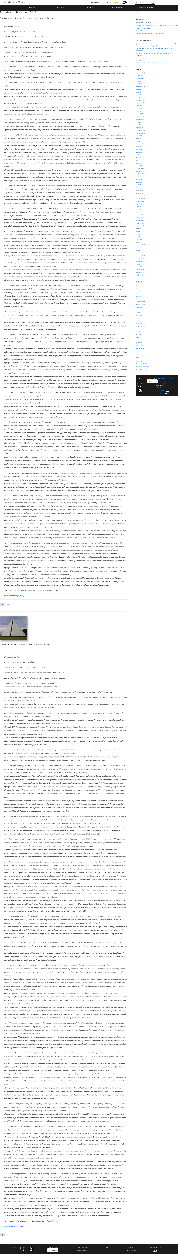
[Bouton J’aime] (2, 604)
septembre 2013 (140, 226)
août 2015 (139, 179)
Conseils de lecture (141, 299)
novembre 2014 (140, 199)
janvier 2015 (139, 193)
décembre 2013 (140, 218)
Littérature (139, 332)
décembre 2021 (140, 100)
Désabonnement (161, 378)
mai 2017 (138, 141)
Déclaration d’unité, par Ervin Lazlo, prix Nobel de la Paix (26, 18)
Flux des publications (142, 364)
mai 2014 (138, 209)
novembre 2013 (140, 220)
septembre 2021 (140, 103)
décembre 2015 (140, 168)
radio (137, 337)
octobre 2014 (140, 201)
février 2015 (139, 190)
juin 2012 (138, 250)
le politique (139, 323)
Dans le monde (140, 304)
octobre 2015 (140, 174)
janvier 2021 (139, 114)
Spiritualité (139, 343)
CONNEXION (115, 2)
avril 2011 (138, 264)
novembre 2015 (140, 171)
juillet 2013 (139, 229)
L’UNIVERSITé (89, 8)
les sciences (139, 329)
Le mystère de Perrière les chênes (156, 63)
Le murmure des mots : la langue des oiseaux (149, 46)
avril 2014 (138, 212)
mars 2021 (139, 108)
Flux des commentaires (142, 367)
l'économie (139, 315)
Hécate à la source (141, 31)
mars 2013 (139, 237)
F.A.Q (164, 378)
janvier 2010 (139, 267)
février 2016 (139, 163)
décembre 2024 (140, 78)
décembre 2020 (140, 117)
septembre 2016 (140, 147)
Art (136, 285)
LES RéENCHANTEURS (145, 8)
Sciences (138, 340)
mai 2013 (138, 234)
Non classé (139, 334)
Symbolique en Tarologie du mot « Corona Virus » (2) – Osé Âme (155, 44)
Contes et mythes (141, 302)
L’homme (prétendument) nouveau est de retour (150, 34)
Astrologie (139, 293)
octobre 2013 (140, 223)
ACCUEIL (32, 8)
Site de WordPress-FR (142, 369)
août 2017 (139, 136)
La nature (138, 318)
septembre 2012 (140, 248)
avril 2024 (138, 81)
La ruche (138, 321)
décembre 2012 (140, 245)
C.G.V (170, 388)
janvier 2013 (139, 242)
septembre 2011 (140, 261)
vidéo (137, 351)
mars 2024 (139, 84)
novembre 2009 (140, 272)
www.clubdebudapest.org (14, 595)
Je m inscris (152, 381)
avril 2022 (138, 95)
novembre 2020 (140, 119)
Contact (170, 378)
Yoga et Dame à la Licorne (144, 23)
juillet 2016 (139, 152)
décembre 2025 (140, 73)
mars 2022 (139, 97)
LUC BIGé (60, 8)
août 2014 (139, 204)
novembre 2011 (140, 259)
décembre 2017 (140, 130)
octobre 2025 (140, 76)
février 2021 (139, 111)
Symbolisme (139, 345)
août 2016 (139, 149)
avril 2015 (138, 188)
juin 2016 (138, 155)
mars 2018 (139, 125)
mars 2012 (139, 253)
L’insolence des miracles (143, 28)
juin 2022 (138, 92)
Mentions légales (131, 1250)
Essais (137, 310)
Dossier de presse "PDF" (82, 1250)
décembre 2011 (140, 256)
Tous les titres (140, 348)
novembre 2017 (140, 133)
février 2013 (139, 239)
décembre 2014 (140, 196)
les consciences (140, 326)
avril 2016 (138, 160)
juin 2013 (138, 231)
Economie (139, 307)
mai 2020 (138, 122)
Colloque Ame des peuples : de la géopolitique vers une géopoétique (157, 25)
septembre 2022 (140, 87)
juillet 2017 (139, 139)
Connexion (139, 361)
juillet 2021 (139, 106)
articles (138, 291)
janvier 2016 (139, 166)
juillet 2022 (139, 89)
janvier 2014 (139, 215)
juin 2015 (138, 185)
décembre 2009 (140, 270)
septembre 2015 (140, 177)
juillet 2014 (139, 207)
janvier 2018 (139, 128)
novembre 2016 (140, 144)
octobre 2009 (140, 275)
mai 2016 (138, 158)
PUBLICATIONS (117, 8)
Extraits (138, 313)
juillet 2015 (139, 182)
